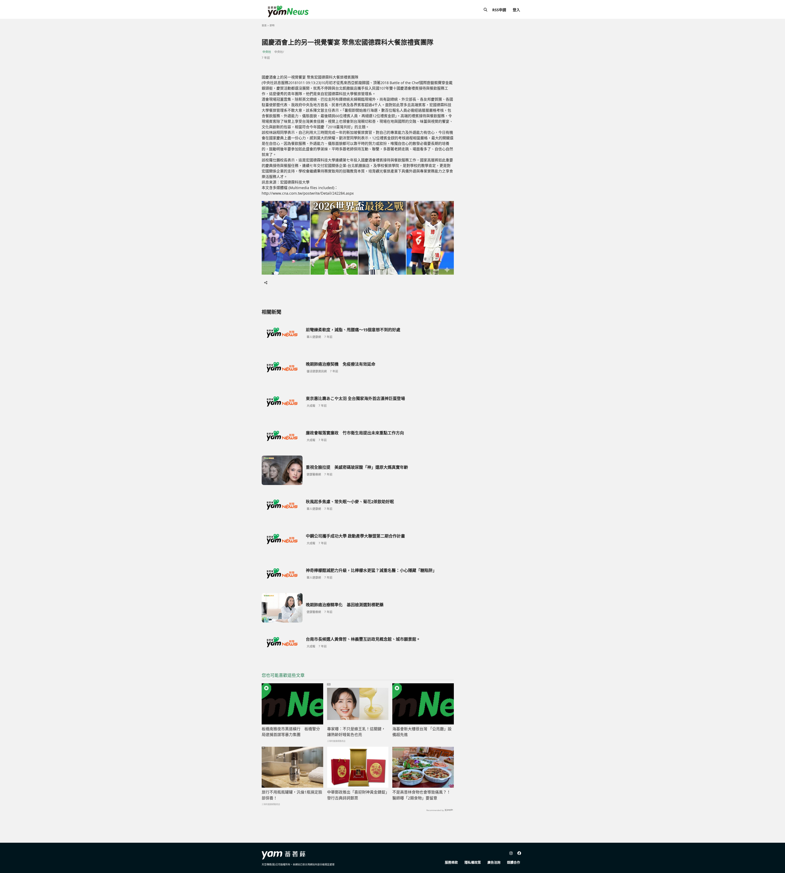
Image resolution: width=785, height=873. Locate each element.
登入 (516, 9)
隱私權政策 (472, 862)
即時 (272, 25)
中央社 (266, 52)
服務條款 (451, 862)
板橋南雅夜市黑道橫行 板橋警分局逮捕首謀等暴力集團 (291, 732)
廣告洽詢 (493, 862)
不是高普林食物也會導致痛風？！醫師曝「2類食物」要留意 (421, 795)
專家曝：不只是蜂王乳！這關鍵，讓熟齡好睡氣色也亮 (356, 732)
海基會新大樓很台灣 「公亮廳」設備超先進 (422, 732)
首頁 (264, 25)
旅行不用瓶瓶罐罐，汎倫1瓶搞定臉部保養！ (292, 795)
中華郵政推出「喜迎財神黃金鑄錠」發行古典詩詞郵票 (357, 795)
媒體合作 (513, 862)
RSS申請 (499, 9)
